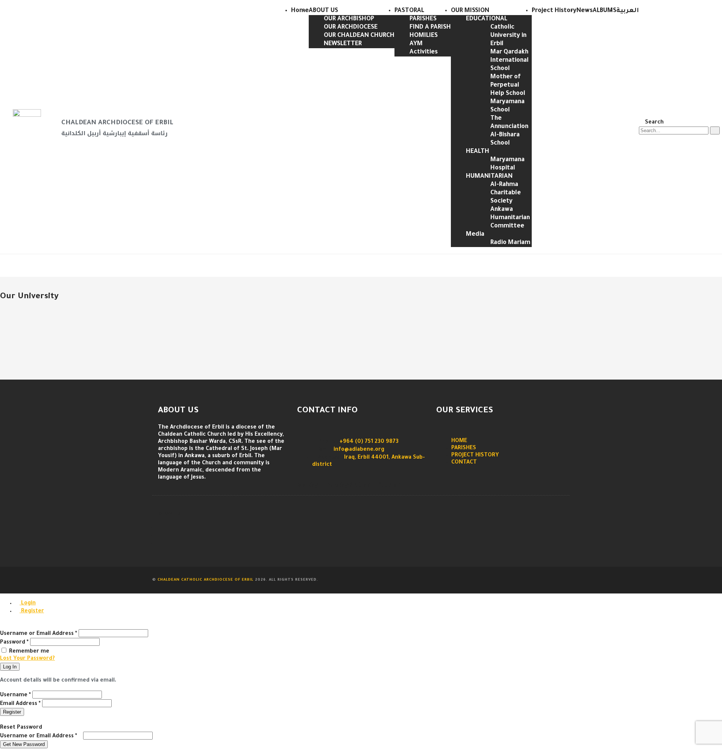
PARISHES (423, 19)
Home (300, 11)
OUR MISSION (470, 11)
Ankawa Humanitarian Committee (510, 218)
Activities (424, 52)
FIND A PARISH (430, 27)
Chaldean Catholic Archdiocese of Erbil (205, 580)
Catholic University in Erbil (508, 35)
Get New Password (24, 744)
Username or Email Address (38, 634)
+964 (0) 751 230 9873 (369, 442)
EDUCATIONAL (486, 19)
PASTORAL (409, 11)
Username (15, 696)
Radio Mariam (510, 242)
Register (32, 612)
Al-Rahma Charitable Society (505, 193)
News (584, 11)
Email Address (20, 704)
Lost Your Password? (27, 659)
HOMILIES (424, 35)
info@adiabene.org (359, 450)
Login (28, 604)
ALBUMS (604, 11)
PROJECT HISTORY (475, 456)
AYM (416, 44)
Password (14, 643)
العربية (627, 11)
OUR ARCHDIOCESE (351, 27)
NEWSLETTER (343, 44)
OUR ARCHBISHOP (349, 19)
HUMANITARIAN (489, 176)
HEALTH (477, 151)
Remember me (29, 652)
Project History (554, 11)
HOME (459, 441)
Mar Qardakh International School (509, 60)
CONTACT (464, 463)
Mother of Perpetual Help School (507, 85)
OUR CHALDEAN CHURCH (359, 35)
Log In (10, 667)
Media (475, 234)
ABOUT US (323, 11)
